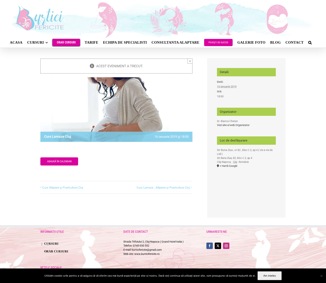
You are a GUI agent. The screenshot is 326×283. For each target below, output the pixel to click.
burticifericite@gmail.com (147, 249)
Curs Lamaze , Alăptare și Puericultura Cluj (163, 187)
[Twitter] (218, 246)
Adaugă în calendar (59, 161)
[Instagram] (226, 246)
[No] (321, 276)
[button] (310, 42)
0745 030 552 (141, 245)
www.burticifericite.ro (147, 254)
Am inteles (269, 275)
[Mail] (47, 244)
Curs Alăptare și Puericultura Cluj (62, 187)
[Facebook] (41, 244)
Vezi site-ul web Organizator (233, 125)
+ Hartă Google (228, 165)
